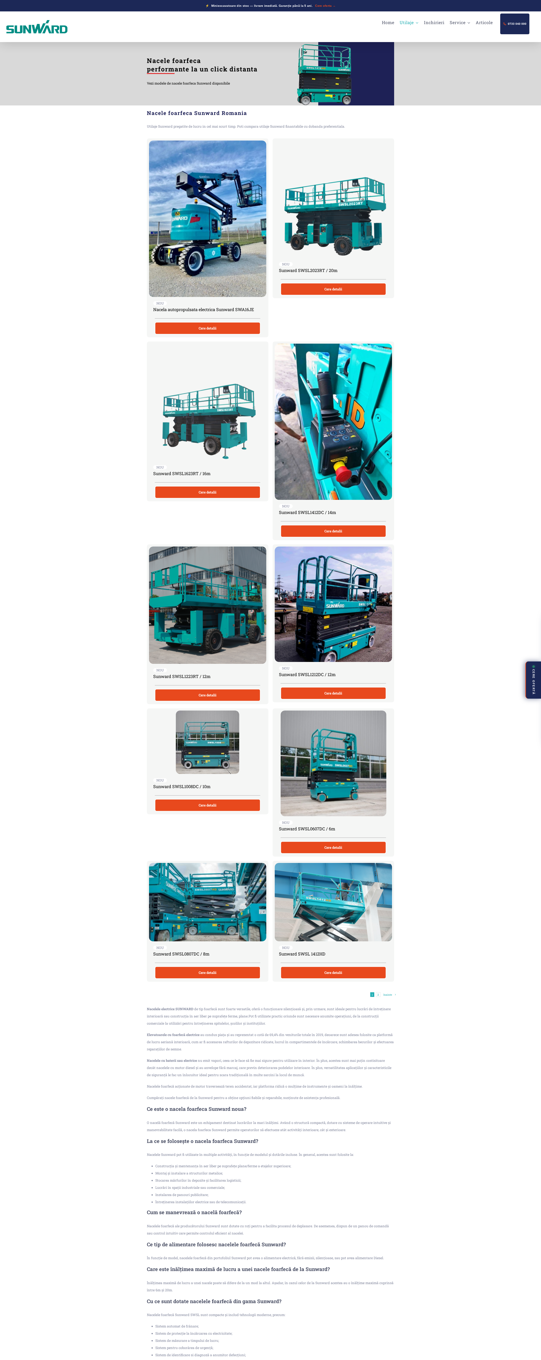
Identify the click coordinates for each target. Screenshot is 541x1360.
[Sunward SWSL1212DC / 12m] (333, 604)
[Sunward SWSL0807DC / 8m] (207, 902)
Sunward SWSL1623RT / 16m (181, 473)
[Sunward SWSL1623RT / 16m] (207, 402)
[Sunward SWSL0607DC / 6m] (333, 763)
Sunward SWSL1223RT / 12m (181, 676)
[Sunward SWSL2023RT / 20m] (333, 199)
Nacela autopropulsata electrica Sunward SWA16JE (203, 309)
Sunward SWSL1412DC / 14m (307, 512)
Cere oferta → (325, 5)
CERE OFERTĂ (533, 681)
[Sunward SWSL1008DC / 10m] (207, 742)
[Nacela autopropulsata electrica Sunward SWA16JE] (207, 219)
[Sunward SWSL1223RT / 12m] (207, 605)
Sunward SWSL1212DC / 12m (307, 674)
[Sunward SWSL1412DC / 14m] (333, 422)
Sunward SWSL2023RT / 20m (308, 270)
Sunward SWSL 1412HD (302, 954)
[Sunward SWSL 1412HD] (333, 902)
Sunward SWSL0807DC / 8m (181, 954)
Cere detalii (207, 328)
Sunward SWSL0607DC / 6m (307, 828)
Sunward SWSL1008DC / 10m (181, 786)
